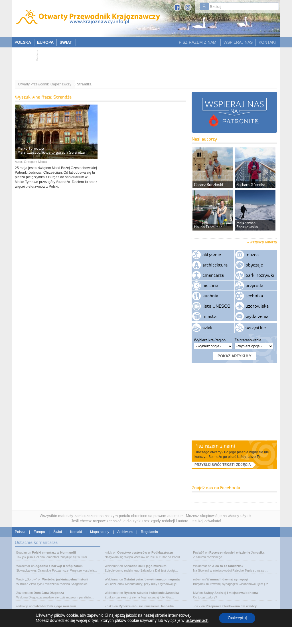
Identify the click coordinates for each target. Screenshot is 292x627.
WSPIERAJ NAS (238, 42)
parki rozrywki (260, 275)
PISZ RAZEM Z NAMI (198, 42)
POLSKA (23, 42)
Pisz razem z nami (214, 445)
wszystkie (256, 327)
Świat (57, 532)
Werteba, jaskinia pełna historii (65, 579)
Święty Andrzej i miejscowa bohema (231, 592)
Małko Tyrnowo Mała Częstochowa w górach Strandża (51, 150)
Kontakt (76, 532)
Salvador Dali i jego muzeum (54, 606)
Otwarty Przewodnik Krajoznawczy (44, 84)
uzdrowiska (257, 306)
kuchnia (210, 296)
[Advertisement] (143, 61)
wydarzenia (257, 316)
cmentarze (213, 275)
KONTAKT (268, 42)
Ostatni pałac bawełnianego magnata (152, 579)
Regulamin (149, 532)
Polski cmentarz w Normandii (54, 552)
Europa (39, 532)
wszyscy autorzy (263, 242)
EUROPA (45, 42)
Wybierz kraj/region (210, 340)
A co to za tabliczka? (228, 566)
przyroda (254, 285)
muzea (252, 254)
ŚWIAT (66, 42)
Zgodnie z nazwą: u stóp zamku (59, 566)
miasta (209, 316)
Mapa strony (99, 532)
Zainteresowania (247, 340)
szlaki (208, 327)
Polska (20, 532)
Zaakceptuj (237, 618)
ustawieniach (197, 621)
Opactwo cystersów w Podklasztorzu (145, 552)
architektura (215, 265)
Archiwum (125, 532)
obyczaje (254, 265)
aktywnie (211, 254)
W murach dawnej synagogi (227, 579)
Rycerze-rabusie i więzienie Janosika (151, 592)
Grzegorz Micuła (35, 161)
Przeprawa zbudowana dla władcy (231, 606)
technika (254, 296)
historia (210, 285)
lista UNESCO (216, 306)
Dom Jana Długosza (49, 592)
